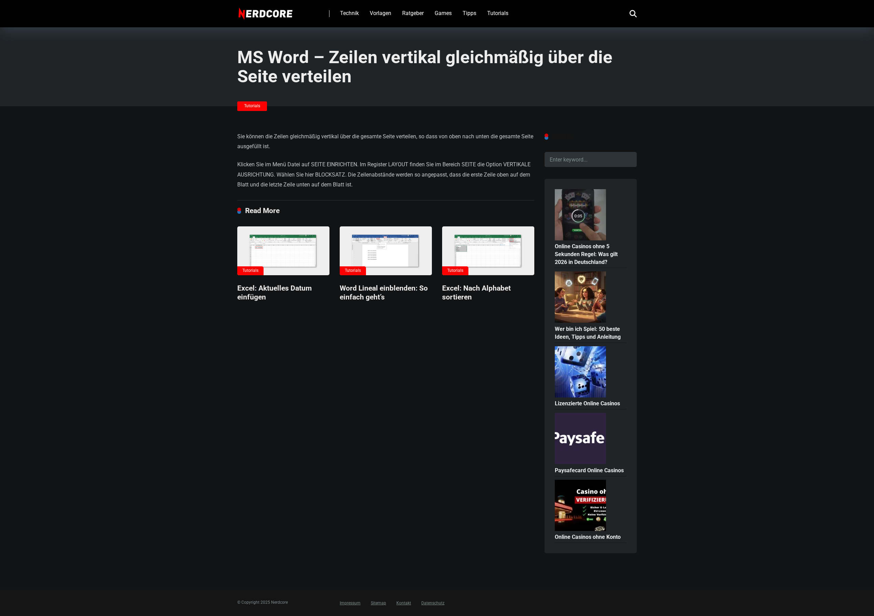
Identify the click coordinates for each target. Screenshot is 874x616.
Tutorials (497, 13)
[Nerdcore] (265, 11)
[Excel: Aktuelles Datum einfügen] (283, 250)
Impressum (350, 603)
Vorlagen (380, 13)
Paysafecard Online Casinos (589, 470)
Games (443, 13)
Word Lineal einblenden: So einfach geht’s (384, 293)
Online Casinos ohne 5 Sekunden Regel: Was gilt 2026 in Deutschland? (586, 254)
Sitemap (378, 603)
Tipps (469, 13)
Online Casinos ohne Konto (588, 537)
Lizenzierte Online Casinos (587, 403)
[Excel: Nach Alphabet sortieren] (488, 250)
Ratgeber (413, 13)
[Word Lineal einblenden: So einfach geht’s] (386, 250)
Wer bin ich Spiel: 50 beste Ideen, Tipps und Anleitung (588, 333)
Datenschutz (433, 603)
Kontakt (403, 603)
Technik (349, 13)
